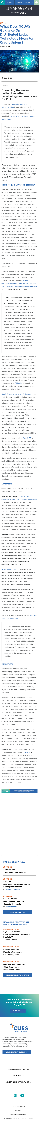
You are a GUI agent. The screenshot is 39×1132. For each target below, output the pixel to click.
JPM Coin (18, 383)
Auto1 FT (27, 438)
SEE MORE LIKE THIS (17, 912)
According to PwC (9, 569)
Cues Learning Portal (18, 1069)
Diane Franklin (11, 907)
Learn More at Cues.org (16, 1052)
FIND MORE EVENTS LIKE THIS (17, 975)
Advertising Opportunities (19, 1082)
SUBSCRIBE (17, 1011)
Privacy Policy (18, 1110)
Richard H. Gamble (13, 889)
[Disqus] (20, 829)
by (4, 889)
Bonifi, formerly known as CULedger (16, 394)
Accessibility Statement (18, 1115)
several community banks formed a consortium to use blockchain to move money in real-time (19, 283)
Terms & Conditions (19, 1106)
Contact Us (18, 1076)
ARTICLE (14, 869)
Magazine (29, 2)
